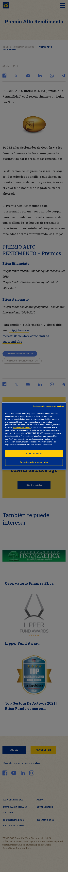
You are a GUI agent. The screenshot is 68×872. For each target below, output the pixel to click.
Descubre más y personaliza (34, 462)
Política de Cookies (22, 427)
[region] (34, 436)
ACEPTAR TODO (34, 453)
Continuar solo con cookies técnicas (48, 406)
